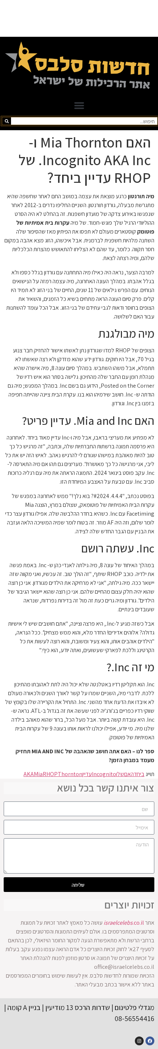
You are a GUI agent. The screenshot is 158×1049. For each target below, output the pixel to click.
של (120, 774)
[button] (79, 105)
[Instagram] (139, 1040)
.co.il (124, 923)
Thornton (70, 774)
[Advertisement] (79, 18)
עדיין (87, 774)
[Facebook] (150, 1040)
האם (129, 774)
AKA (29, 774)
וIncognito (104, 774)
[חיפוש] (6, 121)
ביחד (139, 774)
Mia (38, 774)
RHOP (50, 774)
